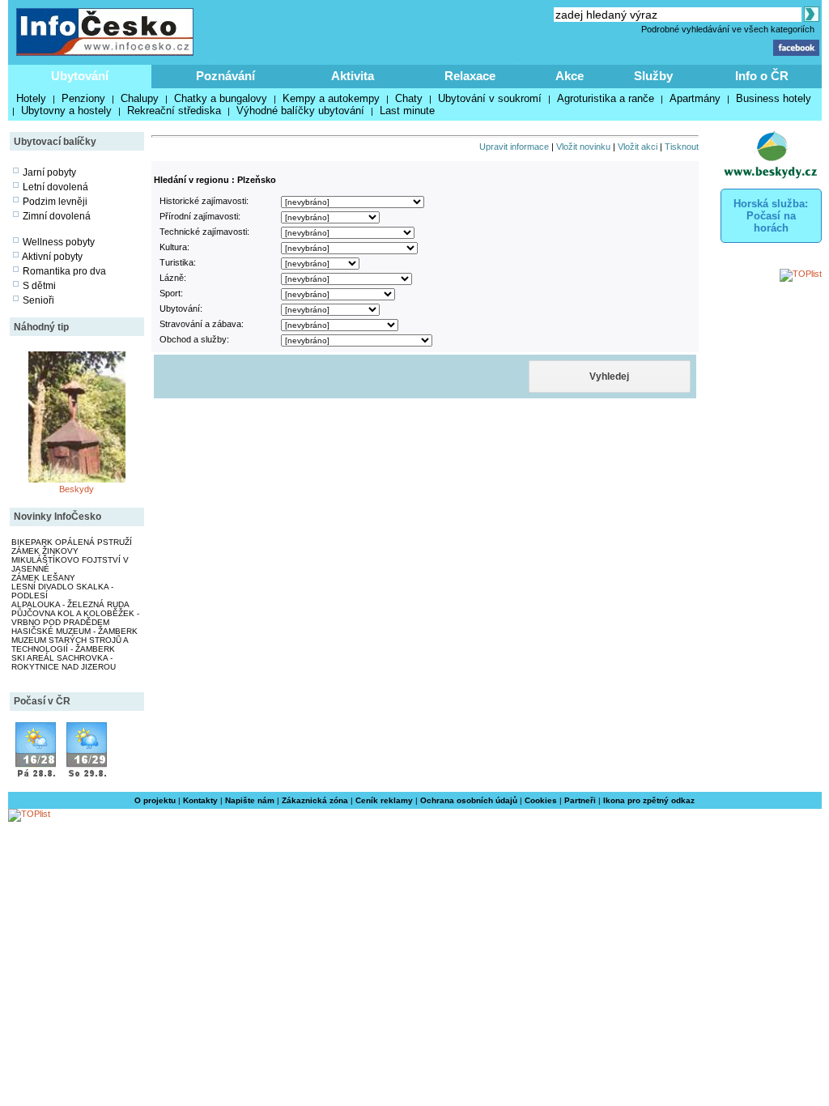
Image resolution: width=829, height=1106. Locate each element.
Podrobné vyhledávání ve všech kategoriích (727, 29)
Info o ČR (762, 76)
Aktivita (352, 76)
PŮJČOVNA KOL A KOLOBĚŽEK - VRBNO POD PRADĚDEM (75, 618)
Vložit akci (637, 146)
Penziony (83, 98)
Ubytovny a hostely (66, 110)
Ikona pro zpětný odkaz (649, 800)
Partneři (580, 800)
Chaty (409, 98)
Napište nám (249, 800)
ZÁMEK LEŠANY (43, 577)
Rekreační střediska (174, 110)
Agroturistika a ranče (605, 98)
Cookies (541, 800)
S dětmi (39, 285)
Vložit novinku (583, 146)
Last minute (407, 110)
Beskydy (76, 489)
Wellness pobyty (59, 242)
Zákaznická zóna (315, 800)
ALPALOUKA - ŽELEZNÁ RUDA (70, 604)
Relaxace (469, 76)
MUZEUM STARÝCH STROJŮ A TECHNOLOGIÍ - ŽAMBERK (69, 644)
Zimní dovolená (57, 216)
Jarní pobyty (49, 172)
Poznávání (225, 76)
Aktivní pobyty (52, 256)
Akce (569, 76)
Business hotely (773, 98)
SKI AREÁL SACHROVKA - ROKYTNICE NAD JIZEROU (63, 662)
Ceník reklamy (384, 800)
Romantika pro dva (64, 271)
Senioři (38, 300)
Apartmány (695, 98)
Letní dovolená (55, 187)
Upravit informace (514, 146)
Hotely (31, 98)
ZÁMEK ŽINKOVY (45, 551)
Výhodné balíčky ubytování (300, 110)
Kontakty (200, 800)
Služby (653, 76)
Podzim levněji (55, 201)
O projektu (155, 800)
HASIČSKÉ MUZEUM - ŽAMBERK (74, 631)
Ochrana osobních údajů (468, 800)
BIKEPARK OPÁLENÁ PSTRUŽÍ (71, 542)
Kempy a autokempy (331, 98)
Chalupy (140, 98)
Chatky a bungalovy (220, 98)
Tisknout (682, 146)
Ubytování (79, 76)
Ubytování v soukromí (490, 98)
